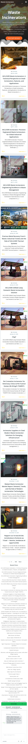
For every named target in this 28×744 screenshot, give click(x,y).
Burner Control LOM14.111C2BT (14, 658)
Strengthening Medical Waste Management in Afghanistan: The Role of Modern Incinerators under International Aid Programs (14, 617)
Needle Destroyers (14, 650)
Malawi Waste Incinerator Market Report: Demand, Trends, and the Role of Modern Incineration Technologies (14, 599)
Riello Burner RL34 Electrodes (14, 633)
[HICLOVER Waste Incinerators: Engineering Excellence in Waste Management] (14, 167)
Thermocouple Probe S (14, 674)
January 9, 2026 (14, 427)
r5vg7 (14, 588)
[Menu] (26, 2)
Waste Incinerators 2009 (14, 656)
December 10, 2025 (14, 532)
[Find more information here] (14, 722)
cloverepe (14, 71)
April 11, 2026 (14, 126)
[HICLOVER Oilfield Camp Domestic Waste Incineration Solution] (14, 269)
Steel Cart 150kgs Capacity (14, 669)
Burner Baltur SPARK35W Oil (14, 637)
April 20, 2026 (14, 73)
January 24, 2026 (14, 285)
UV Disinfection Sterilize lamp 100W (14, 678)
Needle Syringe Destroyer (14, 681)
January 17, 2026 (14, 378)
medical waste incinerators (14, 699)
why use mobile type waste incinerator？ (14, 661)
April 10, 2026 (14, 182)
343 (16, 562)
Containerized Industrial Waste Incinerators (14, 648)
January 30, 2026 (14, 233)
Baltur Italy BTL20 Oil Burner (14, 672)
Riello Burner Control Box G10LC (14, 667)
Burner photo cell (14, 676)
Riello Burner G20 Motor (14, 635)
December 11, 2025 (14, 481)
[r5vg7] (14, 319)
